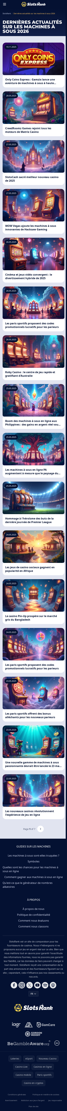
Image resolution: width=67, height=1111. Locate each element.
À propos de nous (33, 909)
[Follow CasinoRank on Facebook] (14, 985)
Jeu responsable (55, 1100)
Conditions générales (17, 1094)
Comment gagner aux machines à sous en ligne (33, 877)
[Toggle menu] (4, 4)
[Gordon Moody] (33, 1034)
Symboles (34, 861)
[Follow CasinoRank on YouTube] (37, 985)
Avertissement (11, 1100)
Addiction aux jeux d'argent (33, 1100)
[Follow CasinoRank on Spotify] (45, 985)
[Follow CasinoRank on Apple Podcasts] (53, 985)
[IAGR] (16, 1024)
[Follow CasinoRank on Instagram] (22, 985)
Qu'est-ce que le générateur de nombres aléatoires (28, 885)
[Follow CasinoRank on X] (29, 985)
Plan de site (33, 1106)
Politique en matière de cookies (46, 1094)
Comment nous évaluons (33, 920)
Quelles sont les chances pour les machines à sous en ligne (30, 869)
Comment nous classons (33, 926)
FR (32, 993)
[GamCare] (46, 1024)
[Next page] (40, 829)
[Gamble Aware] (28, 1043)
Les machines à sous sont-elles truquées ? (33, 855)
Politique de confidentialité (33, 915)
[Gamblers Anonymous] (29, 1024)
